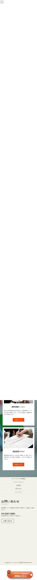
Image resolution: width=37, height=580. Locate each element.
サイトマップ (18, 492)
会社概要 (18, 485)
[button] (18, 420)
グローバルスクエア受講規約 (18, 478)
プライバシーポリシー (18, 482)
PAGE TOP (34, 560)
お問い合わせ (18, 488)
